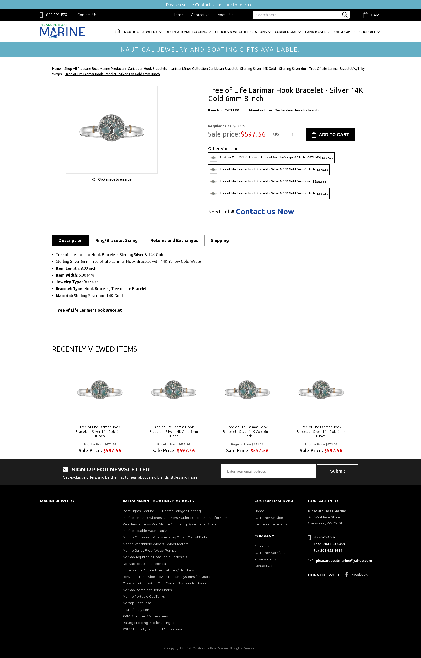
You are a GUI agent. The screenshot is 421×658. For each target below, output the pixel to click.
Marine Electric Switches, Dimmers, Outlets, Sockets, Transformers (175, 517)
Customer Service (268, 517)
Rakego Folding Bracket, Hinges (148, 623)
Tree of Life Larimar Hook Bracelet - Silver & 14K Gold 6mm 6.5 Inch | (274, 169)
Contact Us (86, 15)
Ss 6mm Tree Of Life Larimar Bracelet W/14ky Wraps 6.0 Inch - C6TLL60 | (276, 157)
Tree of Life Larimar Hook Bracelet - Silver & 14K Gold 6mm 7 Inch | (273, 181)
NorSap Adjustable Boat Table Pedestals (155, 557)
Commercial (286, 32)
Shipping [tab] (220, 240)
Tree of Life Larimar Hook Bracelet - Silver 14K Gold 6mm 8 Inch (100, 431)
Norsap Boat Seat (137, 603)
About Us (225, 15)
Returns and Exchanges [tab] (174, 240)
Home (177, 15)
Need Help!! (221, 211)
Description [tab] (70, 240)
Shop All (367, 32)
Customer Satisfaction (271, 553)
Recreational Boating (186, 32)
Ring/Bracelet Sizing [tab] (116, 240)
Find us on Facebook (270, 524)
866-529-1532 (57, 15)
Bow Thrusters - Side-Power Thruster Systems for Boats (166, 577)
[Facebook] (356, 575)
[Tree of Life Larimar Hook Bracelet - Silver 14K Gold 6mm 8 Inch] (100, 391)
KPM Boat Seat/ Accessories (145, 616)
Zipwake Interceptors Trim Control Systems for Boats (165, 583)
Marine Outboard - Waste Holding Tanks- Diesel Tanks (165, 537)
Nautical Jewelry (141, 32)
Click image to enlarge (115, 179)
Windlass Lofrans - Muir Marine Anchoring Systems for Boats (169, 524)
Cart (376, 15)
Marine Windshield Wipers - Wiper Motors (155, 544)
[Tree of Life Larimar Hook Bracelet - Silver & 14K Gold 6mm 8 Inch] (111, 165)
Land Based (315, 32)
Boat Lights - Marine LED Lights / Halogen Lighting (162, 511)
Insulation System (136, 610)
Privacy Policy (265, 559)
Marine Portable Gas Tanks (144, 596)
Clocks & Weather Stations (241, 32)
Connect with (323, 575)
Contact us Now (265, 211)
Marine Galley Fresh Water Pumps (149, 550)
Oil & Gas (343, 32)
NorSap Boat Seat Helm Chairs (147, 590)
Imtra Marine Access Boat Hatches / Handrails (158, 570)
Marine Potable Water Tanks (145, 531)
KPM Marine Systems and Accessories (152, 629)
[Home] (62, 37)
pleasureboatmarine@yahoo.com (344, 560)
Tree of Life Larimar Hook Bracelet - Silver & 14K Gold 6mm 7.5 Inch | (274, 193)
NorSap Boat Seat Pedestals (145, 563)
